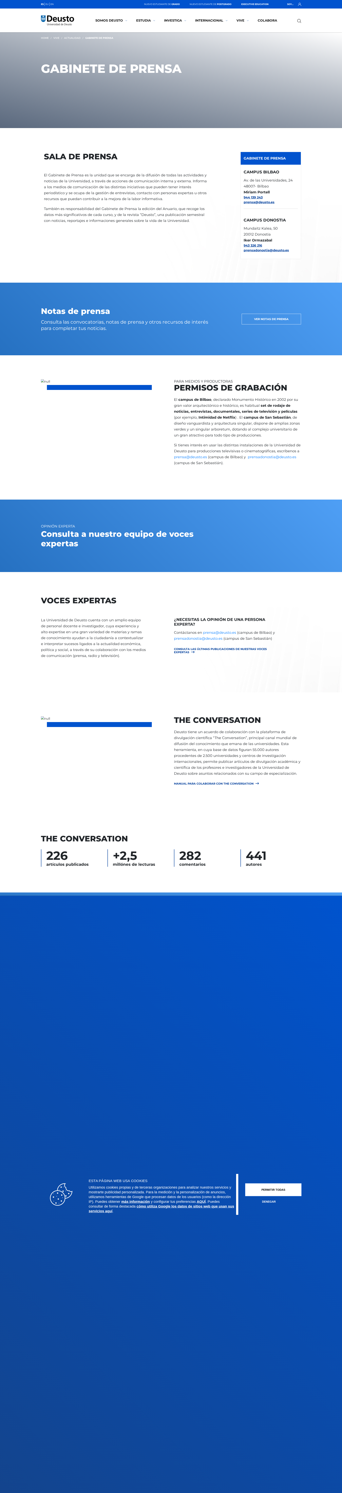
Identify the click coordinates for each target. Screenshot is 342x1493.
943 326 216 (253, 245)
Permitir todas (273, 1189)
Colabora (267, 20)
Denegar (269, 1201)
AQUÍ (201, 1202)
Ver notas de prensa (271, 319)
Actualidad (72, 37)
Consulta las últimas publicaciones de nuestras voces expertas (220, 650)
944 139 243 (253, 197)
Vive (240, 20)
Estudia (143, 20)
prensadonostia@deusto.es (266, 250)
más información (135, 1202)
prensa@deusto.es (259, 202)
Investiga (173, 20)
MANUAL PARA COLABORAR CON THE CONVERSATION (214, 783)
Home (45, 37)
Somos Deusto (109, 20)
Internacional (209, 20)
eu (47, 4)
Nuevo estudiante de (162, 4)
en (52, 4)
